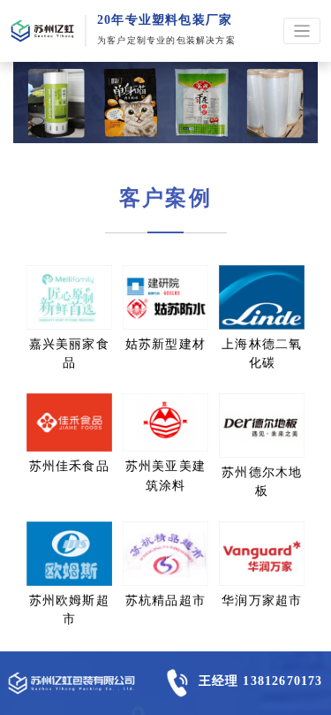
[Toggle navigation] (302, 31)
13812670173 (282, 680)
